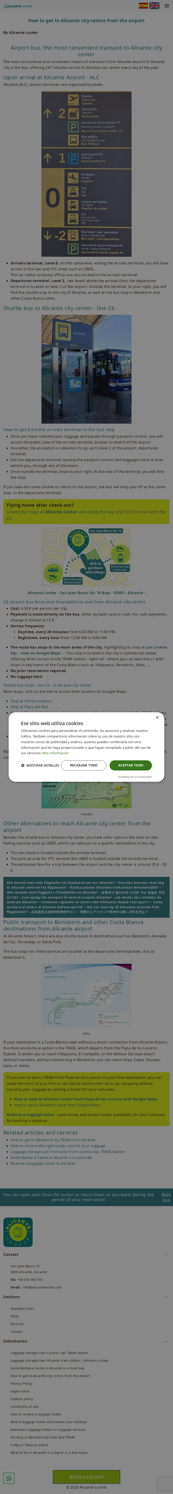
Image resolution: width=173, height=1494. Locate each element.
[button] (40, 765)
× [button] (157, 717)
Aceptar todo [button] (130, 765)
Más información (55, 753)
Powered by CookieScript (135, 777)
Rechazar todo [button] (84, 765)
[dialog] (86, 747)
